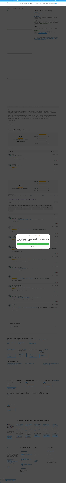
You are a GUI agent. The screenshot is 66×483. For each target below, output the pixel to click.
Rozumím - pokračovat (33, 243)
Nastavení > (33, 246)
